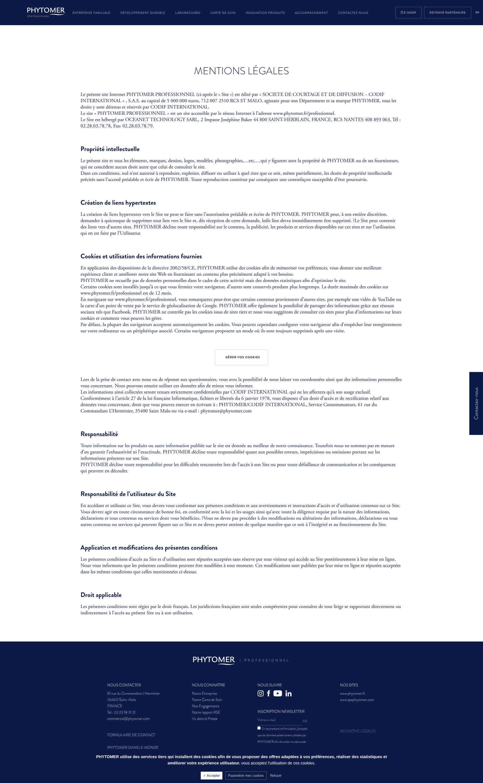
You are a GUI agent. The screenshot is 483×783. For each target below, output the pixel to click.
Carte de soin (223, 13)
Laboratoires (187, 13)
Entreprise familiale (91, 13)
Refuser (275, 775)
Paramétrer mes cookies (246, 775)
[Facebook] (269, 694)
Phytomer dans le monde (132, 747)
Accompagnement (311, 13)
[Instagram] (261, 694)
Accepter (213, 775)
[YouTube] (279, 694)
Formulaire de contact (131, 735)
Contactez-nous (353, 13)
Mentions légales (358, 731)
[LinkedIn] (290, 694)
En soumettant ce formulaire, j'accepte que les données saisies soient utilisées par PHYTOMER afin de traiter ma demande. (282, 735)
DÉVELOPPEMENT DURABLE (142, 13)
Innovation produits (265, 13)
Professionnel (265, 660)
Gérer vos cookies (242, 357)
